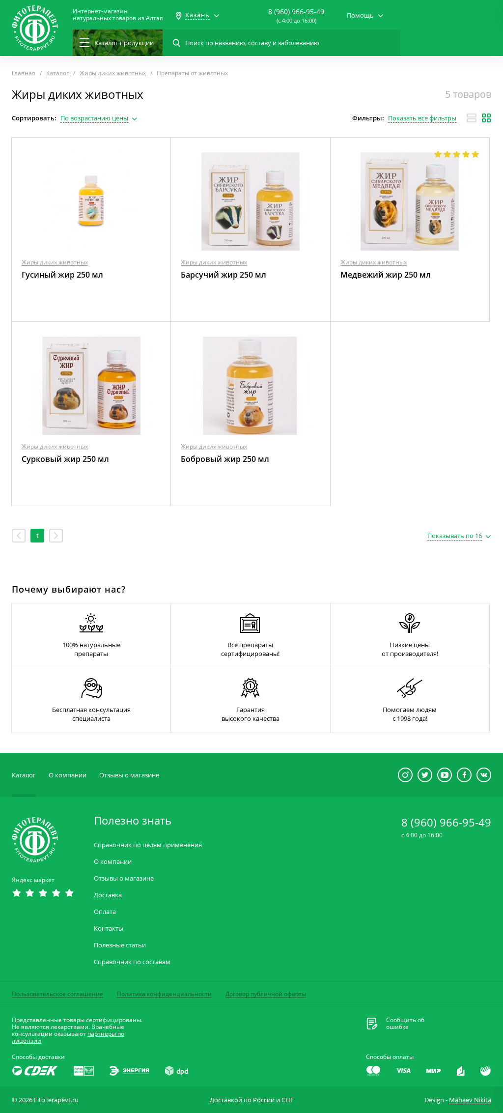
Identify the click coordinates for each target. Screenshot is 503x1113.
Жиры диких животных (55, 262)
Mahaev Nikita (470, 1099)
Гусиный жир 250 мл (62, 274)
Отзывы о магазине (129, 775)
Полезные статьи (120, 945)
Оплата (105, 912)
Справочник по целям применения (148, 845)
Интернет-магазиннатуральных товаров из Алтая (118, 15)
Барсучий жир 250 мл (223, 274)
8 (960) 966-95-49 (296, 11)
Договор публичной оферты (265, 994)
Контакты (108, 928)
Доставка (108, 895)
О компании (67, 775)
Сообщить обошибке (405, 1023)
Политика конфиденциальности (164, 994)
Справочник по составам (132, 962)
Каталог (24, 775)
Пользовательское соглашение (57, 994)
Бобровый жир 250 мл (225, 459)
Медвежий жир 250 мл (385, 274)
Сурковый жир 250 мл (65, 459)
